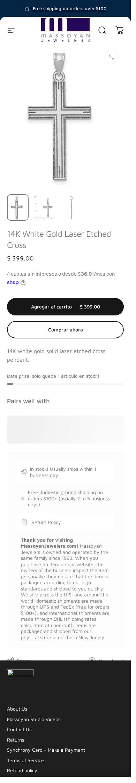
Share (23, 661)
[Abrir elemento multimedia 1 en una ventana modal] (111, 57)
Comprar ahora (65, 329)
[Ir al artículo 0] (18, 207)
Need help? (111, 661)
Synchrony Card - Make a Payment (46, 750)
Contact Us (19, 729)
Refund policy (22, 770)
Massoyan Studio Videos (33, 719)
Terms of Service (25, 760)
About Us (17, 709)
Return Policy (46, 522)
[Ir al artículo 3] (72, 207)
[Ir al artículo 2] (45, 207)
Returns (15, 740)
